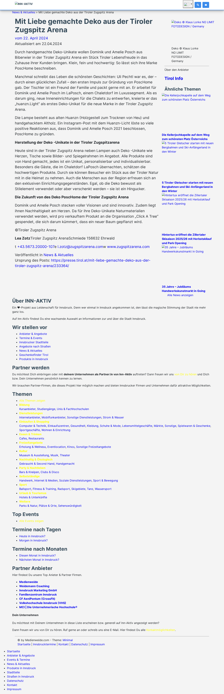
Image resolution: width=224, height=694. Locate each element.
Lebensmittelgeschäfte (137, 426)
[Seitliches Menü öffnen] (205, 4)
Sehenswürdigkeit (70, 505)
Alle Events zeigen (31, 521)
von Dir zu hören (185, 374)
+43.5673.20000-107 (35, 246)
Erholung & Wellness (32, 447)
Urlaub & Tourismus (32, 493)
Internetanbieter (29, 417)
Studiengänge (46, 409)
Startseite (24, 644)
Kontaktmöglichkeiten (160, 630)
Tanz (90, 489)
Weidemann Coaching (34, 586)
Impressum (97, 644)
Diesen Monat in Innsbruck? (37, 555)
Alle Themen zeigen (32, 400)
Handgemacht (65, 463)
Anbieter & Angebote (33, 334)
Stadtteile (13, 672)
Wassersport (103, 489)
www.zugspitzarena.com (128, 246)
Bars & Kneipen (29, 472)
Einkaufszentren (58, 426)
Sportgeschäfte (29, 430)
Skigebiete (78, 489)
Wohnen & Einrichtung (55, 430)
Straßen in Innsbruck (20, 676)
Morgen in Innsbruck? (33, 540)
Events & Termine (18, 659)
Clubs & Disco (50, 472)
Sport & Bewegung (105, 480)
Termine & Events (30, 338)
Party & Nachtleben (32, 468)
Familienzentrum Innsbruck (38, 594)
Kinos (71, 447)
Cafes (23, 438)
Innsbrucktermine (44, 644)
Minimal (68, 640)
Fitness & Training (44, 489)
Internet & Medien (46, 480)
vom (31, 38)
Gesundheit (78, 426)
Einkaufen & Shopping (34, 421)
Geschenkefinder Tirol (33, 355)
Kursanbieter (27, 409)
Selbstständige (29, 476)
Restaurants (36, 438)
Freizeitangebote (31, 442)
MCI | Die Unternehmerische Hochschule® (48, 607)
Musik (54, 455)
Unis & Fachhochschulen (73, 409)
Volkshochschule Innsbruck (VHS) (42, 603)
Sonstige (170, 426)
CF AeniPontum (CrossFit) (37, 598)
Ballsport (25, 489)
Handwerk (26, 480)
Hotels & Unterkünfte (33, 497)
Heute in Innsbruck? (32, 536)
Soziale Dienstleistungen (75, 480)
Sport (23, 484)
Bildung (24, 404)
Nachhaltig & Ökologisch (35, 459)
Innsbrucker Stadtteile (33, 342)
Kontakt (63, 644)
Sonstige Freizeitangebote (93, 447)
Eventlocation (56, 447)
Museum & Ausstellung (34, 455)
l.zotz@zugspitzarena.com (80, 246)
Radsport (64, 489)
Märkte (158, 426)
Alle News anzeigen (180, 295)
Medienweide (28, 582)
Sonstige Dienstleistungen (84, 417)
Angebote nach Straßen (35, 346)
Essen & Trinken (30, 434)
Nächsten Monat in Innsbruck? (39, 559)
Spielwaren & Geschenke (194, 426)
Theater (65, 455)
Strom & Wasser (113, 417)
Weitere (24, 501)
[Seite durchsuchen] (197, 4)
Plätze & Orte (48, 505)
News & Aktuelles (23, 12)
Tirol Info (173, 78)
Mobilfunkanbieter (53, 417)
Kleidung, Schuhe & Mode (104, 426)
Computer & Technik (32, 426)
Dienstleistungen (31, 413)
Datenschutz (79, 644)
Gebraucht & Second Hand (36, 463)
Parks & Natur (28, 505)
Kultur (23, 451)
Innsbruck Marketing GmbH (38, 590)
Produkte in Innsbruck (33, 359)
